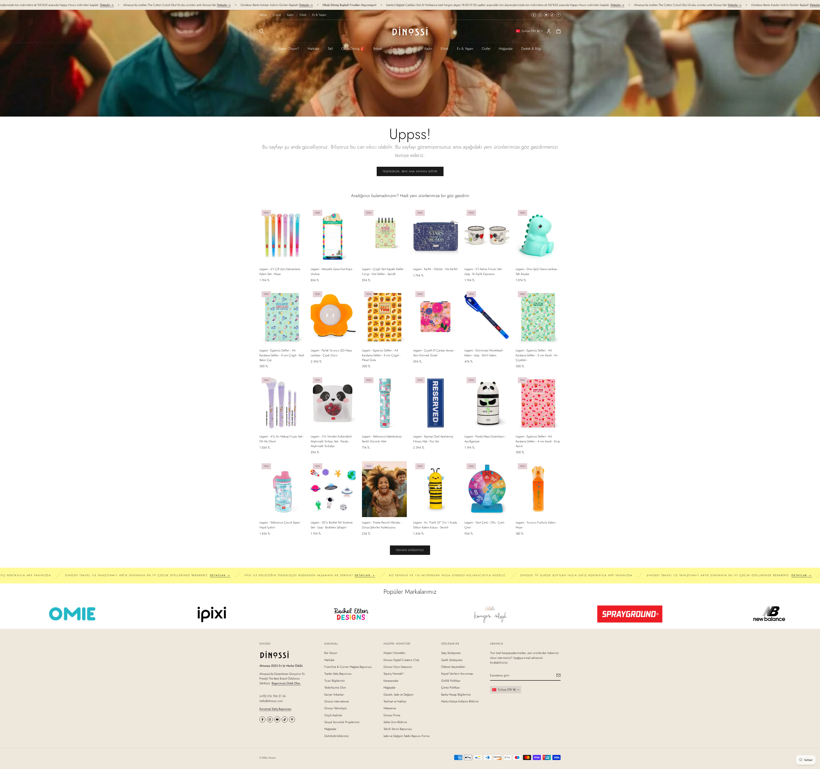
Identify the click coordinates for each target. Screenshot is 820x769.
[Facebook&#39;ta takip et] (534, 15)
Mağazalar (506, 48)
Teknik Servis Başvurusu (398, 729)
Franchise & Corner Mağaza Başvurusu (348, 667)
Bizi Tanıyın (330, 653)
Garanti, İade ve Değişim (398, 694)
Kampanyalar (391, 680)
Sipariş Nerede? (394, 673)
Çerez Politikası (450, 687)
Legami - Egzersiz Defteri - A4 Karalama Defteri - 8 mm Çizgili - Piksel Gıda (381, 355)
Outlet (486, 48)
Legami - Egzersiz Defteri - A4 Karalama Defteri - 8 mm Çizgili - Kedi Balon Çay (281, 355)
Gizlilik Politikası (450, 680)
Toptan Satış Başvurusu (337, 673)
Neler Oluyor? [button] (289, 48)
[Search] (261, 31)
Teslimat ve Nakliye (395, 701)
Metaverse (390, 708)
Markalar (313, 48)
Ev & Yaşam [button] (465, 48)
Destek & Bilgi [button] (531, 48)
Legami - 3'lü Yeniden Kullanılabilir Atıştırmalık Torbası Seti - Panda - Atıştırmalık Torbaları (331, 441)
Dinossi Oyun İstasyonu (398, 667)
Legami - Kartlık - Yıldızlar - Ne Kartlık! (435, 269)
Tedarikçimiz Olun (335, 687)
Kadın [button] (428, 48)
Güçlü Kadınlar (333, 715)
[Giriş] (548, 31)
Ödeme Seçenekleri (453, 667)
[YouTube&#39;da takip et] (546, 15)
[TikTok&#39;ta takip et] (552, 15)
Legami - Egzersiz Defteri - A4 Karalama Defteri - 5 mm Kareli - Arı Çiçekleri (537, 355)
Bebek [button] (377, 48)
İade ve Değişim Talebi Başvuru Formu (407, 736)
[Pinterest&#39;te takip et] (558, 15)
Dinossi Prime (392, 715)
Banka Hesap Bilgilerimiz (456, 694)
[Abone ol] (558, 675)
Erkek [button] (444, 48)
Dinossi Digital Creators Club (401, 660)
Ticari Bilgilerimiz (334, 680)
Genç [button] (412, 48)
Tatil (330, 48)
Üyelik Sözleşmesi (452, 660)
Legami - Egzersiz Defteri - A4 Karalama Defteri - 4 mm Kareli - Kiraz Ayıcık (538, 441)
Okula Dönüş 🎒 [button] (353, 48)
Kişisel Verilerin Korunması (457, 673)
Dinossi (272, 757)
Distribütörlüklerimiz (336, 736)
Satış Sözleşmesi (451, 653)
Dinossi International (336, 701)
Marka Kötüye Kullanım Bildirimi (460, 701)
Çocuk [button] (395, 48)
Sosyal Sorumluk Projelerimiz (341, 722)
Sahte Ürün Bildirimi (395, 722)
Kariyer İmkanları (334, 694)
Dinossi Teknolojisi (335, 708)
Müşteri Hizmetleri (395, 653)
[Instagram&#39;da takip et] (540, 15)
